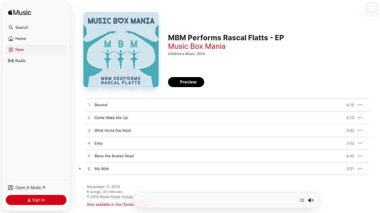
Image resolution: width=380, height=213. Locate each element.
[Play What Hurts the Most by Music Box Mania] (89, 130)
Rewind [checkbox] (101, 105)
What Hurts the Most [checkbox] (113, 130)
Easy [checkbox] (99, 143)
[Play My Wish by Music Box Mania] (89, 168)
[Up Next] (302, 200)
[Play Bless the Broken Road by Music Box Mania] (89, 156)
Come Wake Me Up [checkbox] (111, 117)
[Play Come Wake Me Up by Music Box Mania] (89, 117)
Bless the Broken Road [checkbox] (114, 156)
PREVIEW (348, 104)
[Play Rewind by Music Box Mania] (89, 105)
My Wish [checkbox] (102, 168)
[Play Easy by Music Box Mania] (89, 143)
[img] (19, 12)
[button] (36, 27)
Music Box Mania (197, 46)
